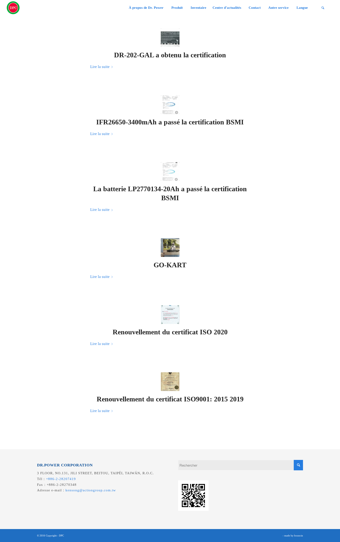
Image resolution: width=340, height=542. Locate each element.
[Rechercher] (322, 7)
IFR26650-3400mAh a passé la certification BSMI (170, 122)
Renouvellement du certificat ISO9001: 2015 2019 (170, 399)
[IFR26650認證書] (170, 104)
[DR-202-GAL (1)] (170, 37)
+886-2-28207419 (61, 479)
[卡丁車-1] (170, 247)
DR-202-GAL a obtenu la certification (170, 55)
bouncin (298, 535)
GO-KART (170, 265)
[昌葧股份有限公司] (13, 7)
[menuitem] (146, 7)
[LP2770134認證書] (170, 171)
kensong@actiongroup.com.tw (90, 490)
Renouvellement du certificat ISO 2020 (170, 332)
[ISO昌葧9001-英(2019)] (170, 381)
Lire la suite (100, 67)
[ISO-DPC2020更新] (170, 314)
